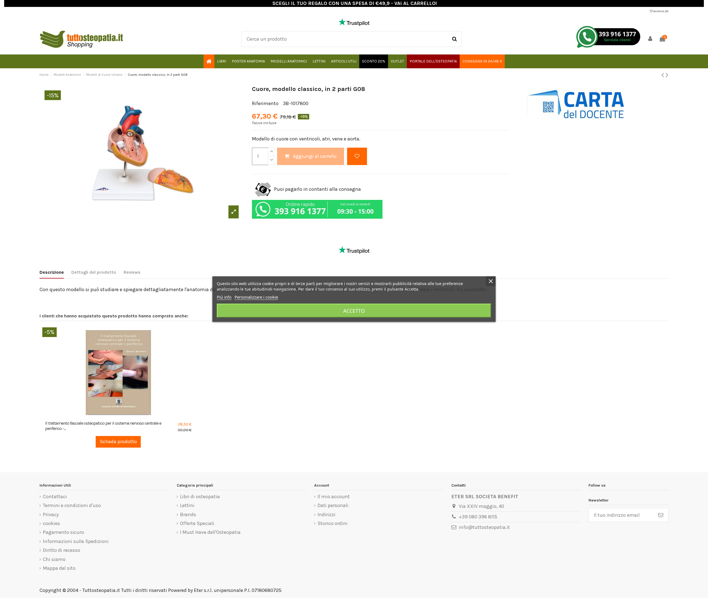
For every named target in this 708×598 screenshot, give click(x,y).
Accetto (354, 310)
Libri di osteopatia (200, 496)
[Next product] (667, 74)
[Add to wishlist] (357, 156)
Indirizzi (326, 514)
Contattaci (55, 496)
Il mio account (333, 496)
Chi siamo (54, 559)
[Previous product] (663, 74)
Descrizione (52, 272)
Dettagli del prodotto (93, 272)
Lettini (187, 505)
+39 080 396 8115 (478, 517)
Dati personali (332, 505)
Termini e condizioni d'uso (72, 505)
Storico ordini (332, 523)
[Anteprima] (123, 415)
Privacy (51, 514)
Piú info (224, 296)
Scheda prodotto (118, 441)
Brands (188, 514)
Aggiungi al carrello (315, 156)
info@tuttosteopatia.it (484, 527)
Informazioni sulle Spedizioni (76, 541)
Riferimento (265, 103)
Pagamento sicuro (63, 532)
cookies (51, 523)
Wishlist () (660, 11)
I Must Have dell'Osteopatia (210, 532)
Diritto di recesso (61, 550)
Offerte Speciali (197, 523)
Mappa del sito (59, 568)
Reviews (132, 272)
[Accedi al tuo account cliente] (650, 39)
